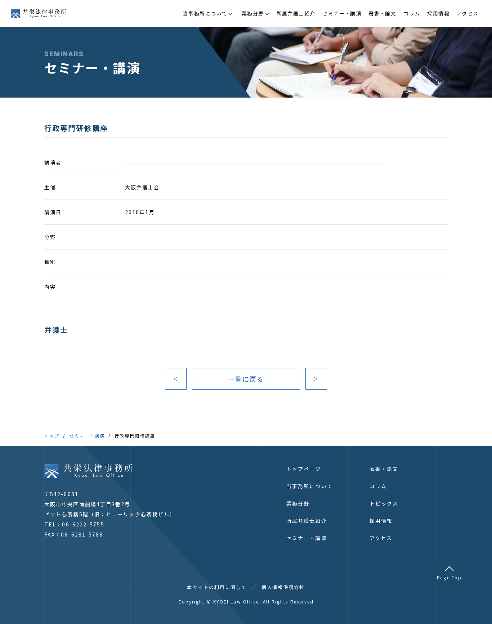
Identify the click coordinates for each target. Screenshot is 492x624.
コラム (411, 13)
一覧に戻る (246, 378)
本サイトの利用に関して (217, 587)
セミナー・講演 (341, 13)
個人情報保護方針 (283, 587)
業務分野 (297, 503)
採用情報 (438, 13)
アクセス (468, 13)
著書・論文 (382, 13)
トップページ (303, 468)
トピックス (384, 503)
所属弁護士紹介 (296, 13)
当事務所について (309, 486)
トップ (51, 435)
